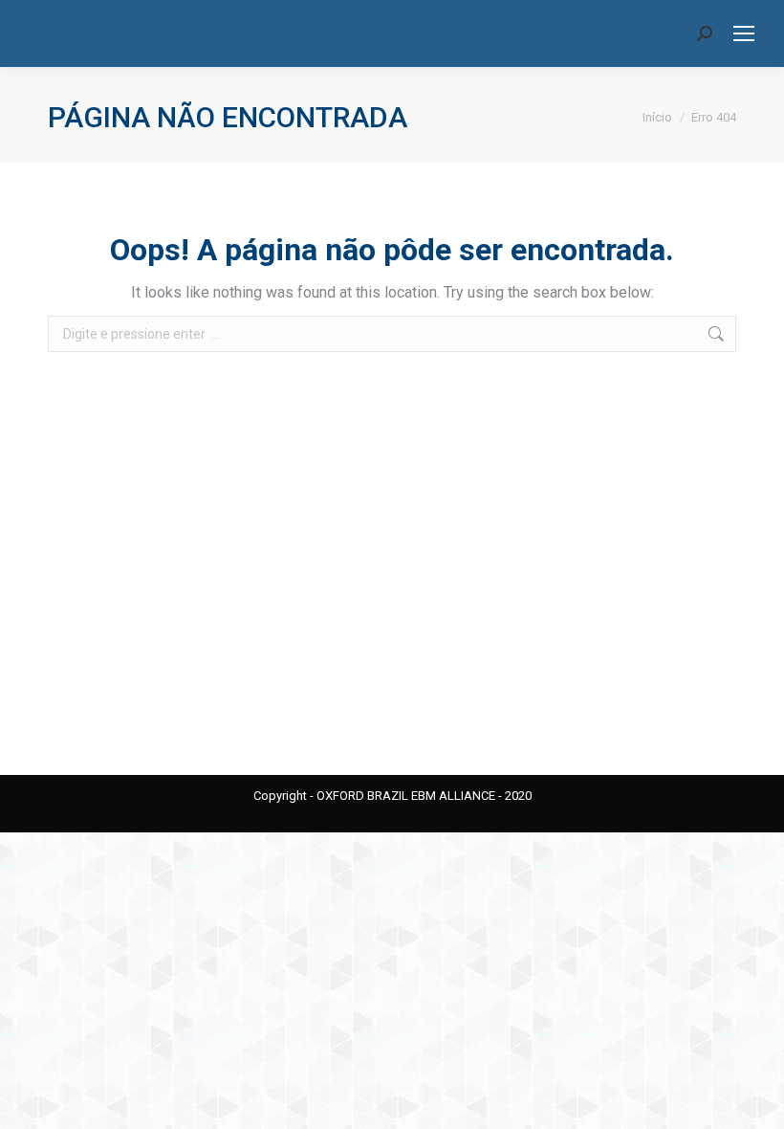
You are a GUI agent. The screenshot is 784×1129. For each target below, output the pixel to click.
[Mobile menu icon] (743, 33)
